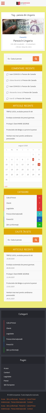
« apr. (6, 186)
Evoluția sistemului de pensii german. (20, 117)
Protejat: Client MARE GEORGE (17, 124)
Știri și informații (12, 399)
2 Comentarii (30, 44)
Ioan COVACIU (15, 74)
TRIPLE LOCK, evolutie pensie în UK (19, 111)
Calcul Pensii (31, 399)
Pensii (6, 381)
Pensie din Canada (29, 74)
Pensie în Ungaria (23, 40)
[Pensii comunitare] (23, 3)
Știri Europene (9, 385)
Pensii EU (23, 37)
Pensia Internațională (18, 402)
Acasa (6, 368)
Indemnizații (5, 402)
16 (39, 164)
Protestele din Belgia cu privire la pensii (21, 130)
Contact (7, 372)
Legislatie (7, 376)
